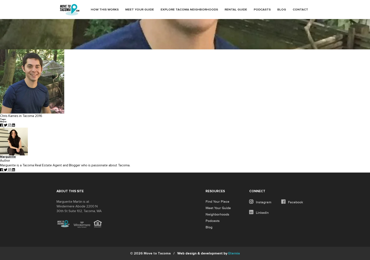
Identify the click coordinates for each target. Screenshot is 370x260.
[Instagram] (10, 125)
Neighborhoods (217, 214)
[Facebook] (2, 125)
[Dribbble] (13, 125)
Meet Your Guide (139, 9)
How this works (105, 9)
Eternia (208, 253)
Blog (281, 9)
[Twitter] (6, 125)
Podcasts (262, 9)
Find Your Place (217, 201)
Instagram (263, 202)
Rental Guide (236, 9)
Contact (300, 9)
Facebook (295, 202)
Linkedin (262, 213)
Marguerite (8, 156)
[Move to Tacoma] (70, 9)
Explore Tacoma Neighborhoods (189, 9)
